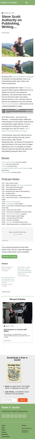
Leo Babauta (10, 203)
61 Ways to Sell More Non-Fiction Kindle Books (16, 168)
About (3, 425)
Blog (3, 427)
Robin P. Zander (9, 2)
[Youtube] (3, 416)
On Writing (5, 166)
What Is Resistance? (7, 267)
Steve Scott (17, 76)
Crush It (4, 164)
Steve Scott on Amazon (13, 201)
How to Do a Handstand (10, 104)
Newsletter (5, 434)
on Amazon (27, 88)
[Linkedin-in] (8, 416)
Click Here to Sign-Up (9, 256)
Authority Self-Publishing (13, 214)
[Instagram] (12, 416)
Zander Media (6, 436)
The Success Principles (9, 162)
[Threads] (16, 416)
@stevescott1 (26, 76)
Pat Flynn (9, 222)
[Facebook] (24, 416)
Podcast (4, 432)
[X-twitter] (20, 416)
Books (3, 430)
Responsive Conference (25, 431)
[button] (26, 2)
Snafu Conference (27, 428)
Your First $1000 (7, 172)
